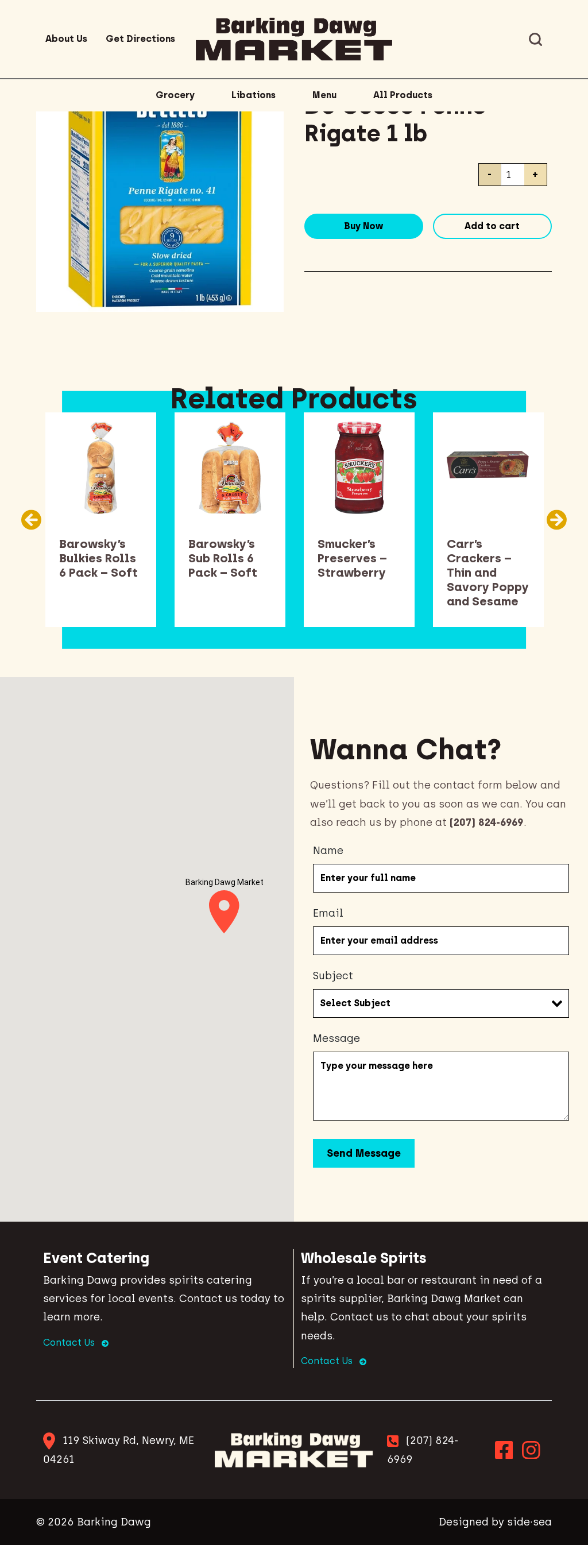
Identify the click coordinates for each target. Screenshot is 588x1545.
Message (336, 1038)
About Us (66, 38)
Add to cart (492, 226)
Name (328, 850)
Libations (253, 95)
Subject (333, 976)
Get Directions (140, 38)
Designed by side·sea (495, 1522)
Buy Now (363, 226)
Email (328, 913)
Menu (324, 95)
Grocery (175, 95)
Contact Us (70, 1342)
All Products (402, 95)
